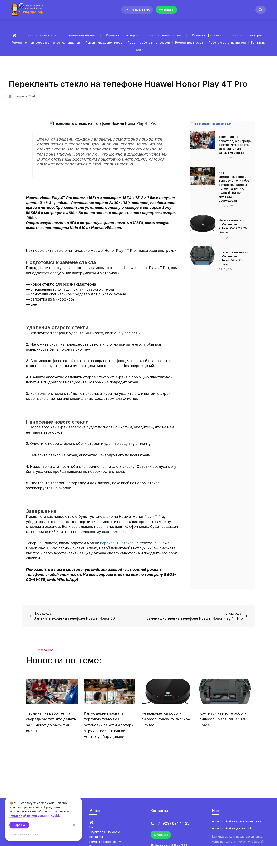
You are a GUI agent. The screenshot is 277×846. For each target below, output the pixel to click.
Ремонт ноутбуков (81, 35)
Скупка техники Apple (104, 832)
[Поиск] (260, 10)
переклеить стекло (117, 543)
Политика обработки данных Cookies (233, 828)
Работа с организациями (227, 42)
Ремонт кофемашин (206, 35)
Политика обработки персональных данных (237, 821)
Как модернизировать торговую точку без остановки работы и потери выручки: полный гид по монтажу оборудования (234, 186)
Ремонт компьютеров (122, 35)
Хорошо (19, 825)
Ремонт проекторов (247, 35)
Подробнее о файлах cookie (23, 834)
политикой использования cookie (34, 815)
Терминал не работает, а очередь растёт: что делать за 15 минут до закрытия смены (235, 145)
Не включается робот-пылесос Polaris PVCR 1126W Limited (233, 226)
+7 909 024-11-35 (137, 10)
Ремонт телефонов (42, 35)
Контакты (258, 42)
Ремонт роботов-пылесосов (149, 42)
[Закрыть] (74, 825)
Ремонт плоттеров (189, 42)
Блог (139, 50)
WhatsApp (166, 10)
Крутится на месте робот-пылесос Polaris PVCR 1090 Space (233, 258)
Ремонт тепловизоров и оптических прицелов (45, 42)
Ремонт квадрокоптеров (104, 42)
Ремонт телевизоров (165, 35)
